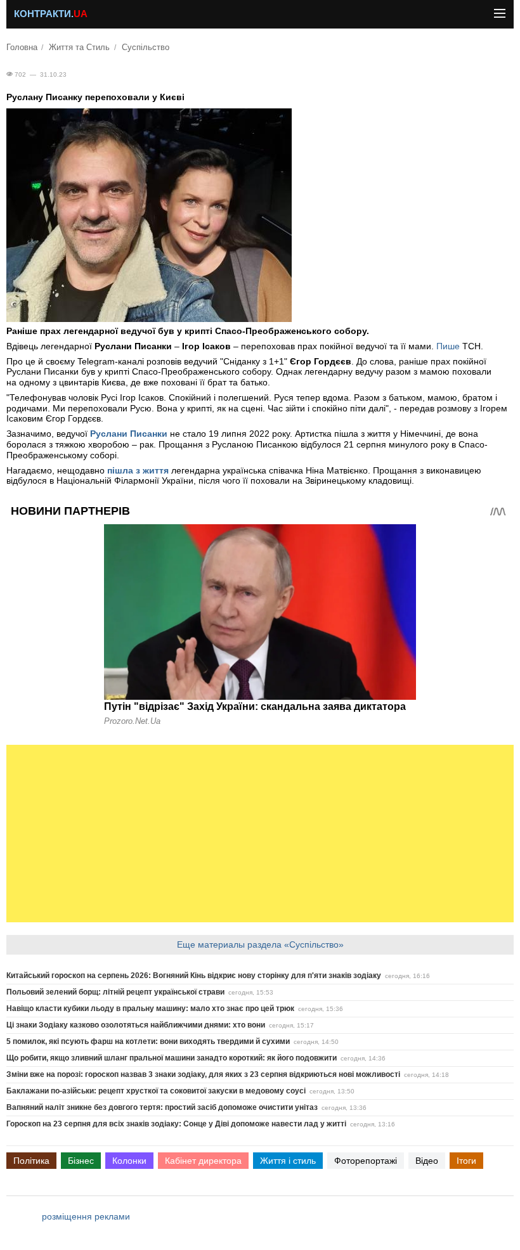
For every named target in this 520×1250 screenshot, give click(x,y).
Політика (31, 1161)
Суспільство (145, 47)
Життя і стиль (288, 1161)
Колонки (129, 1161)
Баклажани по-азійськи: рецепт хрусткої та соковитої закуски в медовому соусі (156, 1090)
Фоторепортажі (365, 1161)
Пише (449, 346)
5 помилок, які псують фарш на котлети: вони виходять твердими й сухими (148, 1041)
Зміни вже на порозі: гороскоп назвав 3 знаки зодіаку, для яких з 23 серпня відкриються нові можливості (203, 1074)
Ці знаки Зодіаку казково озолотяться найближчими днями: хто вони (135, 1025)
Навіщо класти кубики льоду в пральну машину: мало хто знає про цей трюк (150, 1008)
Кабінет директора (203, 1161)
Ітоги (466, 1161)
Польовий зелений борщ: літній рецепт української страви (115, 992)
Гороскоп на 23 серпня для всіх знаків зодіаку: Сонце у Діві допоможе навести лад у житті (176, 1123)
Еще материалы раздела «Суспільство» (260, 944)
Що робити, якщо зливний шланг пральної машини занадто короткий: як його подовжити (171, 1057)
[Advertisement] (260, 833)
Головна (21, 47)
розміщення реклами (86, 1216)
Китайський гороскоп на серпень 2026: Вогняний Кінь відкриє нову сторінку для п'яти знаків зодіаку (193, 975)
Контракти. (51, 14)
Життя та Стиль (79, 47)
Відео (426, 1161)
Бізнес (81, 1161)
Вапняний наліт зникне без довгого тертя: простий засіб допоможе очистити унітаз (162, 1107)
